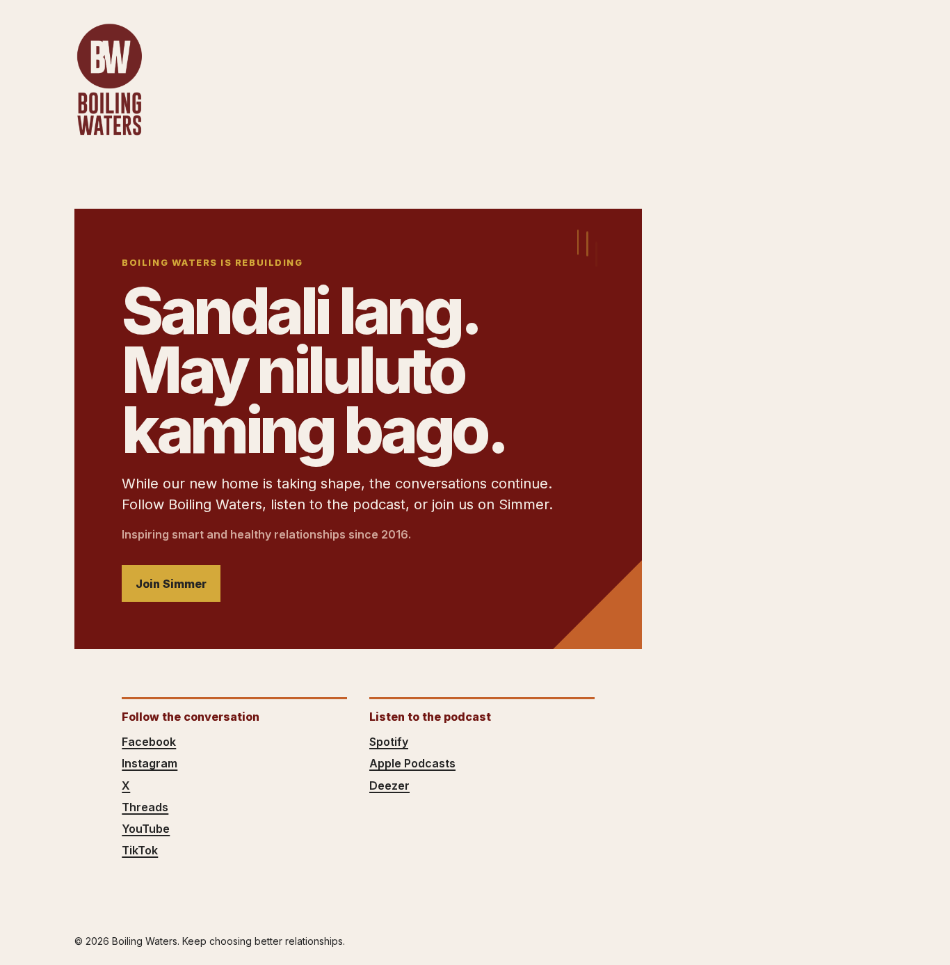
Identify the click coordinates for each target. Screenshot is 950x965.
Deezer (389, 785)
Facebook (149, 742)
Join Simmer (171, 584)
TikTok (140, 850)
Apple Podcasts (412, 763)
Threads (145, 807)
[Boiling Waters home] (109, 80)
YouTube (146, 829)
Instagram (149, 763)
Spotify (388, 742)
